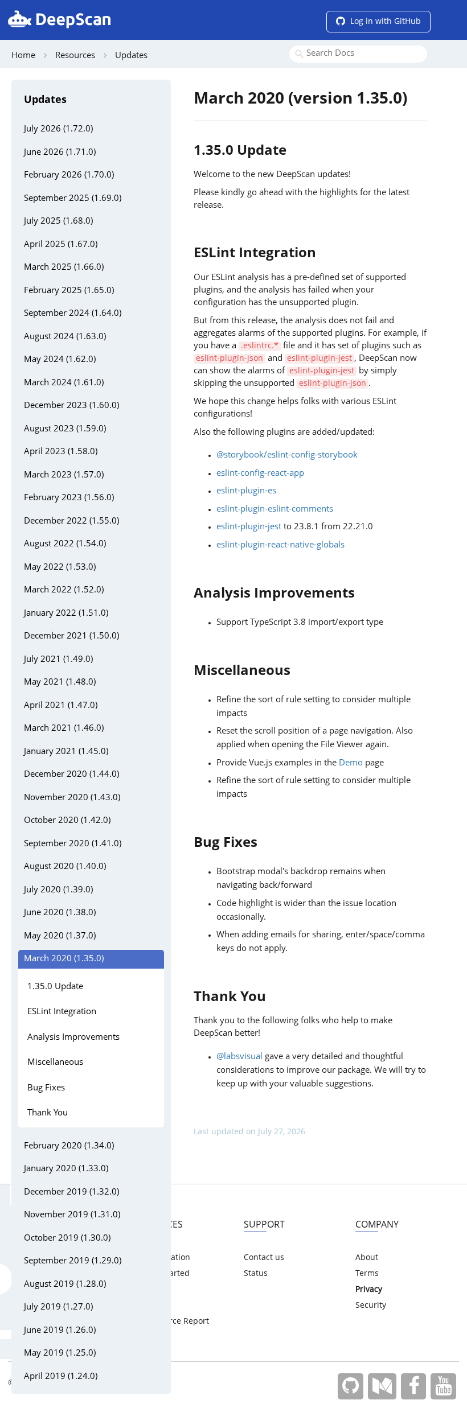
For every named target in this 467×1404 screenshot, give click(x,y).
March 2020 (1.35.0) (64, 959)
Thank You (47, 1113)
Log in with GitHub (384, 22)
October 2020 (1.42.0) (67, 821)
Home (23, 56)
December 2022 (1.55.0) (71, 521)
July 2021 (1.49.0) (58, 660)
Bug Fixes (46, 1088)
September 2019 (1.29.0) (72, 1261)
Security (370, 1306)
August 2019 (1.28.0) (65, 1285)
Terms (367, 1274)
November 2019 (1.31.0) (72, 1215)
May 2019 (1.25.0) (60, 1353)
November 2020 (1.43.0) (72, 798)
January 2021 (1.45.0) (66, 752)
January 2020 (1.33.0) (66, 1169)
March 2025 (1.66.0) (64, 267)
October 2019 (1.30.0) (67, 1238)
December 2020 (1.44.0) (71, 775)
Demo (351, 763)
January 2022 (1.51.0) (66, 614)
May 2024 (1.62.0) (60, 360)
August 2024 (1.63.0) (65, 337)
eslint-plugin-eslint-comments (274, 509)
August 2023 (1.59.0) (65, 429)
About (366, 1258)
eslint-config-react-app (260, 474)
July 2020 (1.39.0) (58, 890)
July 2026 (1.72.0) (58, 129)
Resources (75, 56)
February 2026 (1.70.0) (69, 175)
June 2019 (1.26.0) (60, 1331)
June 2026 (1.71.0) (60, 153)
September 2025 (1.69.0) (72, 199)
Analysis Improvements (73, 1038)
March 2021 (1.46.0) (64, 728)
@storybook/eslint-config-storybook (287, 455)
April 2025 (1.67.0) (60, 245)
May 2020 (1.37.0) (60, 936)
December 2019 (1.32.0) (71, 1192)
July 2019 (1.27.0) (58, 1307)
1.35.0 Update (55, 987)
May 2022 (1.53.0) (60, 567)
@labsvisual (239, 1057)
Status (256, 1274)
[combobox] (358, 54)
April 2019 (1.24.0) (60, 1377)
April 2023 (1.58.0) (60, 452)
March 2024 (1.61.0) (64, 383)
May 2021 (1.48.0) (60, 682)
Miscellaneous (55, 1063)
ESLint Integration (61, 1012)
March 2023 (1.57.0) (64, 475)
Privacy (368, 1290)
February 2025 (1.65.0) (69, 291)
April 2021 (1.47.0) (60, 706)
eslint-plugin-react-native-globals (280, 545)
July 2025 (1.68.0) (58, 221)
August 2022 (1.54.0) (65, 544)
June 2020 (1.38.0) (60, 913)
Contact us (264, 1258)
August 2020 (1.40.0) (65, 867)
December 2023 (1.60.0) (71, 406)
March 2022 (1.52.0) (64, 590)
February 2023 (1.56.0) (69, 498)
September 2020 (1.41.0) (72, 844)
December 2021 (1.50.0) (71, 636)
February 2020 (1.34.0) (69, 1146)
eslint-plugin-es (246, 491)
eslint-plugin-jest (248, 527)
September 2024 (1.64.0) (72, 314)
